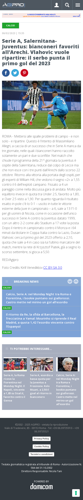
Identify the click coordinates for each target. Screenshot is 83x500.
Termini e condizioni (41, 454)
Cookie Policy (41, 446)
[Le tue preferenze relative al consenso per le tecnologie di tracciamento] (76, 493)
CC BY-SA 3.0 (52, 267)
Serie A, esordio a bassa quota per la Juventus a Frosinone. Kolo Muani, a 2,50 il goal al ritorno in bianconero (41, 386)
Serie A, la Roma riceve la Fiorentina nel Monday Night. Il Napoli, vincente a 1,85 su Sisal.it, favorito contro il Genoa (14, 387)
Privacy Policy (41, 438)
